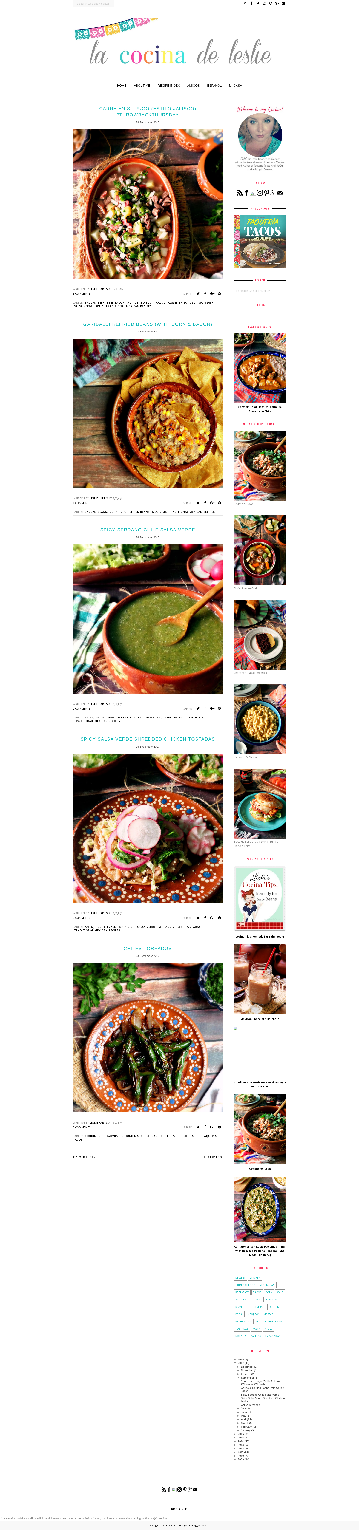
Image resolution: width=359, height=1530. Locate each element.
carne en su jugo (182, 302)
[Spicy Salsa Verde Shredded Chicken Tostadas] (148, 902)
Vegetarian (267, 1285)
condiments (95, 1136)
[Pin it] (219, 294)
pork (269, 1292)
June (244, 1412)
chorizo (276, 1306)
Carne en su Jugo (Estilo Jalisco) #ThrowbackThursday (260, 1383)
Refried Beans (139, 511)
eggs (238, 1314)
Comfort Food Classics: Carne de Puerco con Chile (260, 409)
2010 (241, 1455)
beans (102, 511)
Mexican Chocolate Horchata (259, 1019)
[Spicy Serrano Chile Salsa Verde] (148, 693)
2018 (241, 1359)
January (246, 1430)
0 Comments (81, 708)
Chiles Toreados (148, 948)
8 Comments (81, 293)
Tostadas (193, 927)
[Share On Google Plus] (212, 294)
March (244, 1422)
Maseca (269, 1314)
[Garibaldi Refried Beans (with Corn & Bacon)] (148, 487)
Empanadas (272, 1336)
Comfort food (245, 1285)
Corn (114, 511)
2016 (241, 1433)
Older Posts (210, 1157)
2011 (240, 1452)
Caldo (161, 302)
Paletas (256, 1336)
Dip (122, 511)
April (243, 1419)
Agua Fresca (243, 1299)
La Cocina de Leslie (168, 1525)
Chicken (110, 927)
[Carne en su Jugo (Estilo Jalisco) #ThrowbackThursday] (148, 278)
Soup (99, 306)
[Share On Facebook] (205, 294)
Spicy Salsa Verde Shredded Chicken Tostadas (148, 739)
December (247, 1366)
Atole (268, 1328)
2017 (241, 1363)
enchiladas (243, 1321)
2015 (241, 1437)
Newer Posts (85, 1157)
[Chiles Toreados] (148, 1111)
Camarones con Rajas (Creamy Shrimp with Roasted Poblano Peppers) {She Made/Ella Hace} (260, 1251)
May (243, 1415)
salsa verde (83, 306)
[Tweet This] (198, 294)
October (246, 1374)
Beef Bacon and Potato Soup (130, 302)
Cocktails (273, 1299)
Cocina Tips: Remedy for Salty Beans (260, 936)
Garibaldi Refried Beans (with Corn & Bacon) (147, 324)
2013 (241, 1444)
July (243, 1408)
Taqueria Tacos (169, 717)
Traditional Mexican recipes (129, 306)
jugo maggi (135, 1136)
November (247, 1370)
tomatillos (193, 717)
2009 (241, 1459)
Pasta (256, 1328)
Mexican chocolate (268, 1321)
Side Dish (159, 511)
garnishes (115, 1136)
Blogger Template (201, 1525)
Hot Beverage (257, 1306)
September (247, 1377)
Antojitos (93, 927)
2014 (241, 1441)
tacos (149, 717)
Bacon (90, 302)
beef (101, 302)
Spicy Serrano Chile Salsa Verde (147, 529)
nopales (240, 1336)
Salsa (89, 717)
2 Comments (81, 918)
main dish (206, 302)
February (246, 1426)
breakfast (242, 1292)
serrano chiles (129, 717)
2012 (241, 1448)
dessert (240, 1277)
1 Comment (81, 503)
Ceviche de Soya (260, 1168)
